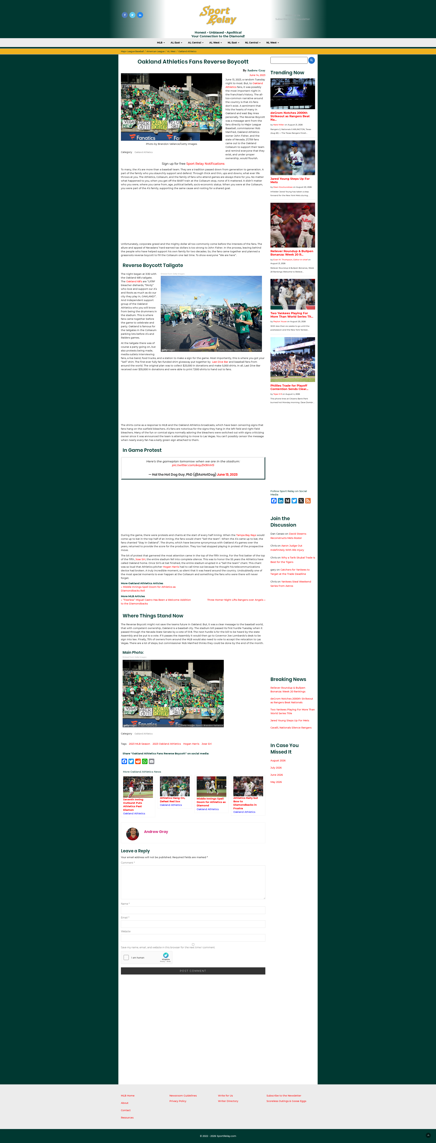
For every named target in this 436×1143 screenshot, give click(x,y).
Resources (127, 1117)
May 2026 (276, 782)
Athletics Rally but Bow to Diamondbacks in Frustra (245, 803)
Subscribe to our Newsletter (292, 19)
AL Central (195, 42)
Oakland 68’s (134, 281)
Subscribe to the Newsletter (284, 1095)
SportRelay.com (226, 1136)
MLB (160, 42)
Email (125, 917)
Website (125, 931)
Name (125, 903)
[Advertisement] (193, 216)
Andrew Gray (256, 70)
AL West (214, 42)
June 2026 (276, 774)
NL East (233, 42)
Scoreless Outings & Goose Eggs (286, 1101)
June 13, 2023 (227, 474)
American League (155, 51)
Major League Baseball (132, 51)
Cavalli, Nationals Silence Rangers (291, 727)
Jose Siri (140, 559)
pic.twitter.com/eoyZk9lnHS (193, 465)
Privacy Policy (177, 1101)
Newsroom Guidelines (183, 1095)
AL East (176, 42)
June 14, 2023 (257, 75)
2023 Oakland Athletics (167, 743)
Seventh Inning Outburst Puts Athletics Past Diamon (133, 804)
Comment (128, 862)
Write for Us (292, 15)
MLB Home (128, 1095)
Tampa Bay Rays (246, 535)
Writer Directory (228, 1101)
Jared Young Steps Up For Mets (289, 720)
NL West (271, 42)
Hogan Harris (171, 566)
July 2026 (276, 767)
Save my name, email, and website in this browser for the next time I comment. (168, 947)
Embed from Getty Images (173, 274)
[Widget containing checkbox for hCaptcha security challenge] (146, 957)
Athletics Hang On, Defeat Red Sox (172, 799)
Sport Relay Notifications (205, 164)
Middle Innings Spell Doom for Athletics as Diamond (211, 802)
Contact (126, 1110)
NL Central (252, 42)
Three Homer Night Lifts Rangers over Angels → (236, 599)
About (124, 1102)
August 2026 (278, 760)
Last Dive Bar (220, 361)
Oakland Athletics (187, 51)
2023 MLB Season (139, 743)
